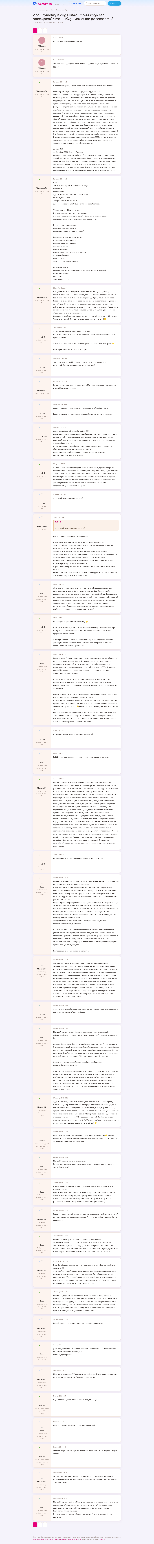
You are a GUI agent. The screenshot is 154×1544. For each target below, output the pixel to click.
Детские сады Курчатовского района (68, 10)
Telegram (102, 1539)
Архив (35, 10)
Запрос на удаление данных (71, 1539)
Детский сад (50, 10)
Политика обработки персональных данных (47, 1539)
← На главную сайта (75, 3)
